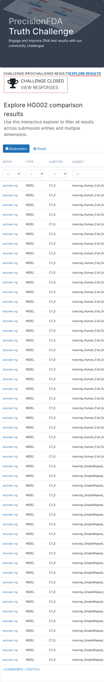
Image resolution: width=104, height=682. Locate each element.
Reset (41, 149)
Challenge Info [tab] (18, 73)
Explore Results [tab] (85, 73)
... (24, 669)
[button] (36, 84)
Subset (78, 162)
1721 (35, 669)
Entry (7, 162)
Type (29, 162)
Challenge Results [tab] (51, 73)
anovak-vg (10, 185)
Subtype (56, 162)
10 (21, 669)
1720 (28, 669)
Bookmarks (17, 149)
